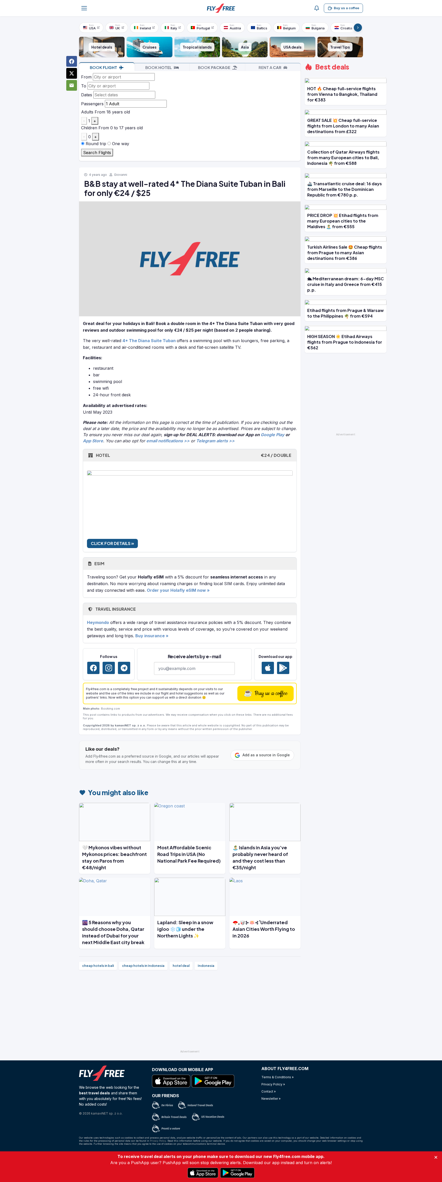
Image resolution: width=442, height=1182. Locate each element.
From (86, 76)
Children (89, 127)
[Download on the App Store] (268, 668)
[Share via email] (71, 85)
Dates (86, 94)
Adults (87, 111)
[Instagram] (109, 668)
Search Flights (97, 152)
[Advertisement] (190, 1012)
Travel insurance (115, 609)
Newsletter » (271, 1098)
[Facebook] (93, 668)
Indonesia (206, 966)
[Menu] (84, 8)
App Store (93, 440)
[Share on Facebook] (71, 61)
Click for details (111, 543)
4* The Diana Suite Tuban (149, 340)
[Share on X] (71, 73)
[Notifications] (317, 8)
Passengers (92, 103)
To (83, 85)
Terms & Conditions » (277, 1077)
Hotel (193, 455)
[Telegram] (124, 668)
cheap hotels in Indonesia (143, 966)
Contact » (268, 1091)
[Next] (358, 28)
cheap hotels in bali (98, 966)
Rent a (270, 67)
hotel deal (181, 966)
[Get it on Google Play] (283, 668)
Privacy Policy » (273, 1084)
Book (103, 67)
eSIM (98, 563)
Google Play (272, 434)
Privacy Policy (158, 1140)
